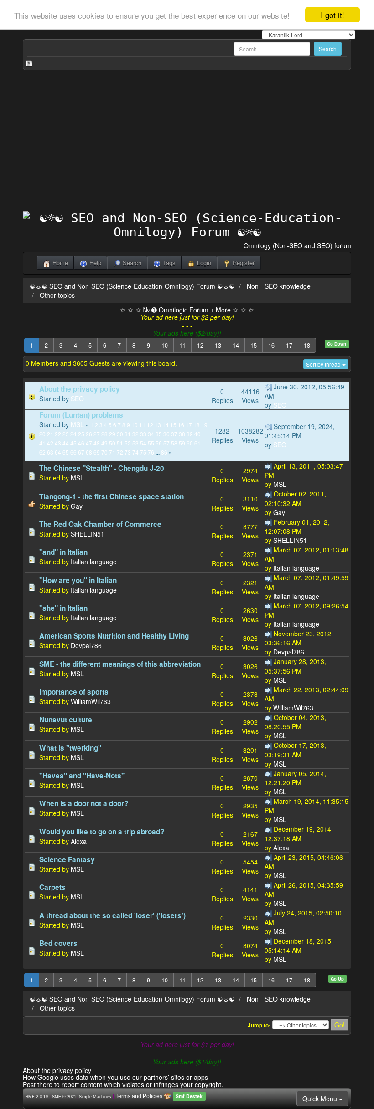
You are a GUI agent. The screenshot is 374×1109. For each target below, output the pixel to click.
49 (104, 443)
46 (81, 443)
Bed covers (58, 943)
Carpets (52, 887)
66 (73, 452)
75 (143, 452)
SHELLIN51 (87, 533)
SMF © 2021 (64, 1096)
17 (289, 345)
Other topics (57, 295)
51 (120, 443)
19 (204, 425)
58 (174, 443)
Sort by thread (324, 364)
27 (97, 434)
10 (164, 345)
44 (65, 443)
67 (81, 452)
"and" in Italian (63, 552)
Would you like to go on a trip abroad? (101, 832)
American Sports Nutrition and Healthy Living (114, 636)
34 (151, 434)
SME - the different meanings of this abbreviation (120, 664)
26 (89, 434)
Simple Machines (95, 1096)
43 (58, 443)
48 (97, 443)
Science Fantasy (67, 859)
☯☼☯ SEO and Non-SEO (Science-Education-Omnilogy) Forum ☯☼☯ (132, 286)
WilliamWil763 (91, 701)
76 (151, 452)
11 (182, 345)
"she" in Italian (63, 608)
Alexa (79, 841)
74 (135, 452)
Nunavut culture (65, 720)
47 (89, 443)
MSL (77, 424)
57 (166, 443)
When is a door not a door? (83, 803)
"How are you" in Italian (78, 580)
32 (135, 434)
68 (89, 452)
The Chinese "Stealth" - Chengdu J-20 (101, 468)
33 (143, 434)
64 (58, 452)
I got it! (332, 14)
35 (159, 434)
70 (104, 452)
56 (159, 443)
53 (135, 443)
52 (128, 443)
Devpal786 (86, 645)
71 (112, 452)
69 (97, 452)
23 (65, 434)
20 (42, 434)
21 (50, 434)
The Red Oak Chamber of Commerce (100, 524)
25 (81, 434)
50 (112, 443)
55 (151, 443)
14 (236, 345)
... (158, 452)
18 (307, 345)
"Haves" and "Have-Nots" (82, 776)
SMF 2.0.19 (37, 1096)
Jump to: (259, 1025)
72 (120, 452)
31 (128, 434)
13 (218, 345)
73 (128, 452)
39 (190, 434)
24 (73, 434)
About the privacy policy (79, 389)
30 (120, 434)
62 (42, 452)
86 (164, 452)
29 (112, 434)
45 (73, 443)
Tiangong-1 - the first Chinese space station (111, 496)
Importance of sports (74, 692)
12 (200, 345)
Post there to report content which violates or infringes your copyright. (123, 1084)
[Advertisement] (187, 143)
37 (174, 434)
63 (50, 452)
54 (143, 443)
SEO (77, 398)
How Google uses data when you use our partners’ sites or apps (115, 1077)
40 (197, 434)
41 (42, 443)
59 (182, 443)
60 (190, 443)
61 (197, 443)
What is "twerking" (70, 748)
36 (166, 434)
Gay (77, 506)
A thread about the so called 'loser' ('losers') (112, 915)
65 (65, 452)
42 (50, 443)
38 (182, 434)
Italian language (94, 561)
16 (271, 345)
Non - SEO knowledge (279, 286)
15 (253, 345)
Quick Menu (320, 1098)
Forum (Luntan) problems (81, 415)
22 (58, 434)
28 (104, 434)
